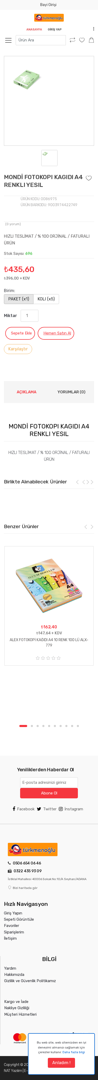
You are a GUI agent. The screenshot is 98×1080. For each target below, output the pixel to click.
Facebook (25, 809)
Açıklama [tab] (26, 392)
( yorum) (13, 224)
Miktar (10, 315)
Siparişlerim (14, 932)
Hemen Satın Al (57, 333)
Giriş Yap (55, 29)
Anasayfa (34, 29)
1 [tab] (23, 726)
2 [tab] (32, 726)
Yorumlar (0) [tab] (71, 392)
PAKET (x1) (18, 298)
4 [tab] (43, 726)
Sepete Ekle (21, 333)
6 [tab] (55, 726)
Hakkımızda (14, 974)
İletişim (10, 938)
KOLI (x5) (46, 298)
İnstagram (74, 809)
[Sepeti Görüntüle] (91, 40)
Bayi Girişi (48, 5)
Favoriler (11, 925)
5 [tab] (49, 726)
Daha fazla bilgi (73, 1052)
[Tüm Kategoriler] (11, 40)
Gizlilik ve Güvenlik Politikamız (30, 980)
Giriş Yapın (13, 913)
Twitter (49, 809)
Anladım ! (61, 1062)
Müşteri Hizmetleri (20, 1014)
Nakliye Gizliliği (16, 1008)
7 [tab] (61, 726)
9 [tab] (72, 726)
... (92, 29)
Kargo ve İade (16, 1001)
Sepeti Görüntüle (19, 919)
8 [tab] (66, 726)
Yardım (10, 968)
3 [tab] (38, 726)
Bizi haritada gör (25, 888)
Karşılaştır (18, 348)
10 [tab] (78, 726)
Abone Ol (49, 793)
